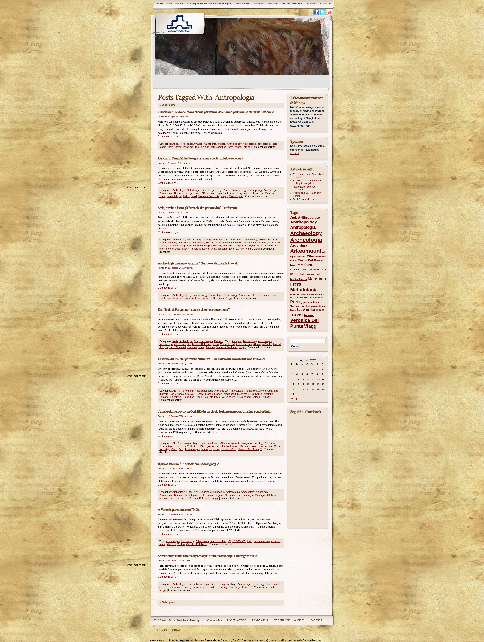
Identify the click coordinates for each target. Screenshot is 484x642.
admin (186, 117)
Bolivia (302, 257)
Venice (181, 544)
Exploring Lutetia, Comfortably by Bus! (308, 176)
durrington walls (192, 587)
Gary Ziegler (313, 270)
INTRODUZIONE (175, 3)
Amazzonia (210, 143)
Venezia (171, 544)
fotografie (194, 495)
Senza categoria (196, 239)
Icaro (274, 143)
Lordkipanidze (256, 193)
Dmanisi (178, 193)
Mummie (319, 294)
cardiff (162, 587)
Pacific (163, 298)
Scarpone (175, 498)
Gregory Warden (258, 242)
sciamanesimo (262, 541)
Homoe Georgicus (237, 193)
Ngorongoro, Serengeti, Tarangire (305, 188)
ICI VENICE (239, 541)
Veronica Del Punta (208, 196)
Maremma (173, 245)
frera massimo (224, 242)
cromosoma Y (181, 446)
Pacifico (218, 341)
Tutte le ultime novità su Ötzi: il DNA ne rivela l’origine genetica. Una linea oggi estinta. (214, 411)
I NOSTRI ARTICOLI (292, 3)
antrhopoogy (200, 295)
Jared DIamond (177, 347)
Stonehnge (235, 587)
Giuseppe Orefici (262, 344)
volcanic (257, 397)
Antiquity (236, 341)
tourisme (192, 347)
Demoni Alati (184, 242)
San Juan (295, 306)
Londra (318, 274)
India (249, 541)
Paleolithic (175, 397)
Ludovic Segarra (214, 495)
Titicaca (320, 310)
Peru (182, 143)
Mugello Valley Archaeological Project (200, 245)
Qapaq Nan (306, 302)
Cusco (302, 260)
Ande (175, 143)
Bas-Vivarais (177, 393)
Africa (227, 190)
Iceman (234, 446)
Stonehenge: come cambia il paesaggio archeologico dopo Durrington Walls (207, 556)
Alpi (174, 390)
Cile (196, 341)
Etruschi (210, 242)
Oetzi (174, 449)
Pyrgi (252, 245)
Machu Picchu (298, 279)
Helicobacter (222, 446)
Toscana (222, 248)
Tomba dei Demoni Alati (203, 248)
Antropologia (249, 143)
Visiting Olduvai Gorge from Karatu (307, 194)
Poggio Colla (241, 245)
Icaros (162, 146)
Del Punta (315, 260)
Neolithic (268, 393)
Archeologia (178, 190)
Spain (293, 310)
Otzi (181, 449)
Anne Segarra (201, 492)
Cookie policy (214, 620)
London (191, 584)
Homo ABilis (201, 193)
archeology (258, 584)
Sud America (306, 309)
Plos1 (199, 397)
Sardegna (206, 449)
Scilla (259, 245)
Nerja (306, 298)
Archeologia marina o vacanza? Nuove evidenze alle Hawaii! (198, 263)
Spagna (322, 306)
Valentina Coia (228, 449)
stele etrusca (173, 248)
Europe (200, 393)
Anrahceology (239, 190)
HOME (160, 3)
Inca (323, 269)
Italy (277, 242)
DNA (192, 446)
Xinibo (247, 146)
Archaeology (250, 239)
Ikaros (178, 146)
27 (307, 389)
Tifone (185, 248)
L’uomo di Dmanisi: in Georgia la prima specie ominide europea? (200, 158)
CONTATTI (325, 3)
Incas (295, 274)
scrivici (294, 153)
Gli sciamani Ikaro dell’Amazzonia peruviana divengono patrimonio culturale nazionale (216, 112)
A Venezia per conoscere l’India (178, 510)
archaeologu (166, 344)
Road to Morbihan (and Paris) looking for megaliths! (308, 182)
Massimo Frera (191, 146)
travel (231, 146)
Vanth (249, 248)
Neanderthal (296, 297)
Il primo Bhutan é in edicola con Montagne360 (188, 464)
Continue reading (168, 136)
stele (162, 248)
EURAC (201, 446)
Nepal (274, 495)
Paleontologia (174, 196)
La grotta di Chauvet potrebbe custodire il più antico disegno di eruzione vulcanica (211, 359)
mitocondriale (265, 446)
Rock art (189, 298)
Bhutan (178, 495)
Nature (258, 393)
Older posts (167, 105)
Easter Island (227, 344)
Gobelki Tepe (240, 242)
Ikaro (170, 146)
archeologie (262, 492)
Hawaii (274, 295)
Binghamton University (199, 344)
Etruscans (198, 242)
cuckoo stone (175, 587)
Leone (162, 245)
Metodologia (193, 190)
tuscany (240, 248)
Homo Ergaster (217, 193)
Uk (251, 587)
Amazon (197, 143)
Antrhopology (220, 239)
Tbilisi (186, 196)
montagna (248, 495)
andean (222, 143)
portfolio (163, 498)
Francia (218, 393)
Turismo (210, 347)
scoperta (268, 245)
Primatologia (208, 190)
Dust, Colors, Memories (305, 199)
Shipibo (205, 146)
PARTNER (273, 3)
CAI (185, 495)
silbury (223, 587)
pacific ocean (175, 298)
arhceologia (264, 143)
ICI (202, 495)
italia (271, 242)
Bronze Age (165, 446)
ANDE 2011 (259, 3)
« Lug (293, 398)
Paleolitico (188, 397)
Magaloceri (230, 393)
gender (210, 446)
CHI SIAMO (311, 3)
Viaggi (238, 146)
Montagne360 (262, 495)
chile (216, 344)
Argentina (298, 245)
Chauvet (189, 393)
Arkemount (180, 344)
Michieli (295, 294)
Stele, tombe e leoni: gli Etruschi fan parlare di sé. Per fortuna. (198, 208)
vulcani (267, 397)
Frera (299, 265)
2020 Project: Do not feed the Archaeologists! (209, 3)
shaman (275, 541)
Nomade (163, 397)
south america (218, 146)
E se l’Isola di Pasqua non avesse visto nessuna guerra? (194, 309)
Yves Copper (236, 196)
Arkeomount (166, 193)
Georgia (189, 193)
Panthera (227, 245)
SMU (277, 245)
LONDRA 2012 (243, 3)
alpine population (209, 443)
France (209, 393)
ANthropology (234, 143)
